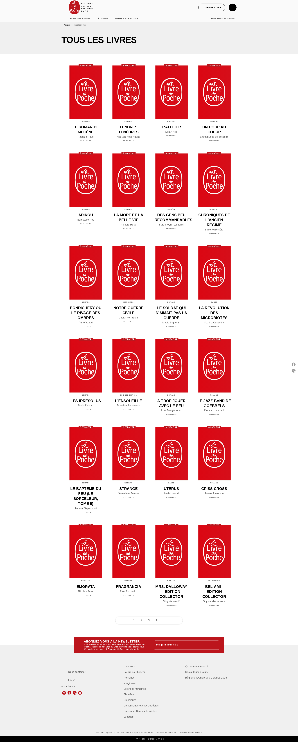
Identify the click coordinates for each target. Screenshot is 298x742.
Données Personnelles (166, 732)
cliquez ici (134, 649)
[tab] (64, 18)
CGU (117, 732)
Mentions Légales (104, 732)
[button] (211, 7)
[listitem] (64, 692)
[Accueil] (74, 7)
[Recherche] (233, 7)
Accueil (67, 25)
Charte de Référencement (190, 732)
